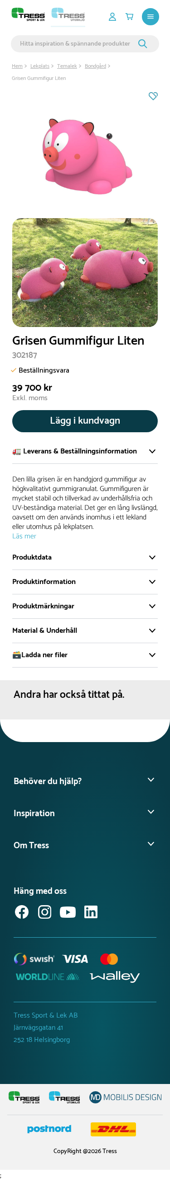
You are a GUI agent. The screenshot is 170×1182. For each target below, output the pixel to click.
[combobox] (78, 44)
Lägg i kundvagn (85, 421)
